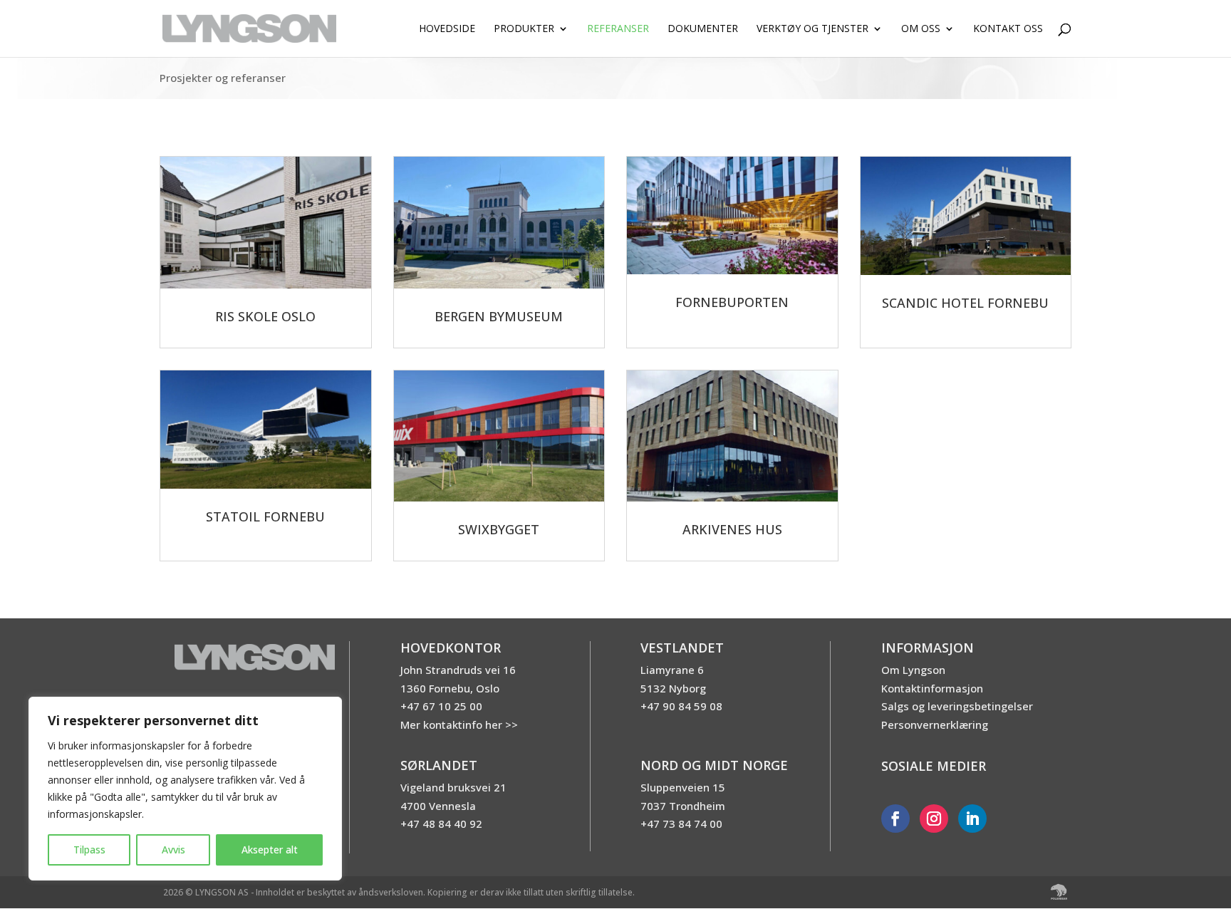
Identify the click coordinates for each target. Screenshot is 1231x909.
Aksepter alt (269, 849)
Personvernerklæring (934, 724)
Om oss (920, 29)
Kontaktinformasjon (932, 688)
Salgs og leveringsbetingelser (957, 706)
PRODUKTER (524, 29)
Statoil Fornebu (265, 516)
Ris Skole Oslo (265, 316)
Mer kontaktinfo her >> (459, 724)
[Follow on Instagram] (934, 818)
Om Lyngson (913, 670)
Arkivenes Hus (732, 529)
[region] (185, 789)
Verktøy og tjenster (812, 29)
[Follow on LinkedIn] (972, 818)
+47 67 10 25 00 (441, 706)
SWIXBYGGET (498, 529)
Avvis (173, 849)
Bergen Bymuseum (499, 316)
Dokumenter (703, 29)
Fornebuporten (732, 302)
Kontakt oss (1008, 29)
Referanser (618, 29)
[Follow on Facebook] (895, 818)
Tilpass (89, 849)
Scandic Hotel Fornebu (965, 302)
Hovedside (447, 29)
